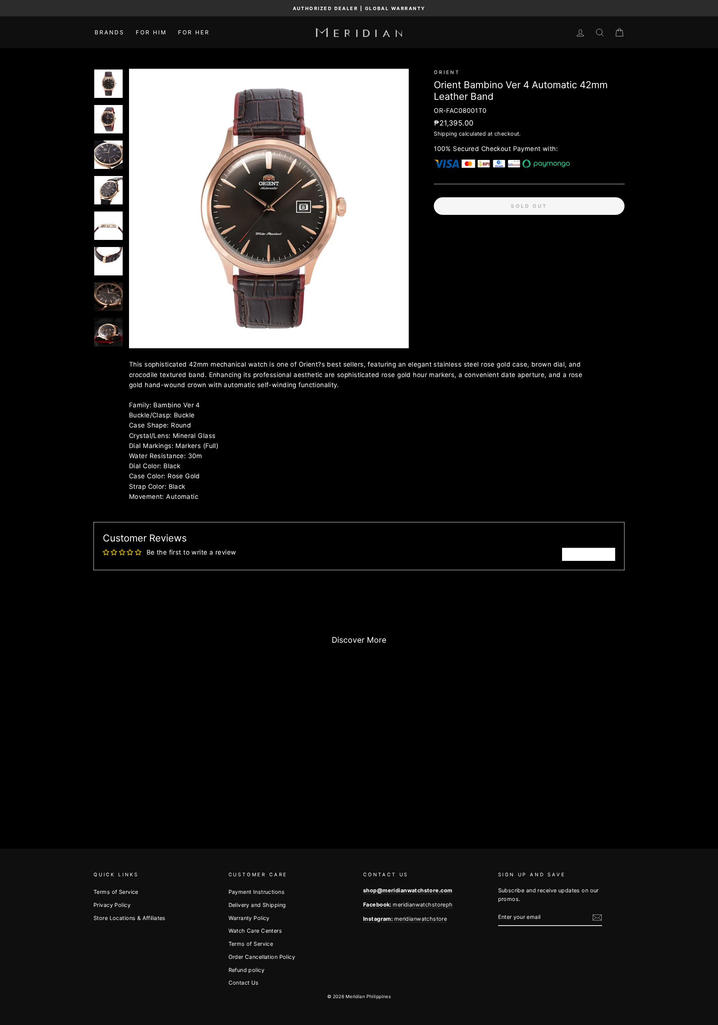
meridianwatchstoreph (408, 904)
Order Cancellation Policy (261, 957)
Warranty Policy (249, 918)
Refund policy (246, 970)
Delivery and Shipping (257, 905)
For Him (151, 32)
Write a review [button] (588, 554)
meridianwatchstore (405, 919)
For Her (194, 32)
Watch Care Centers (255, 930)
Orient (447, 72)
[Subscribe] (597, 917)
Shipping (445, 133)
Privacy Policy (112, 905)
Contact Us (243, 982)
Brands (110, 32)
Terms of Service (115, 892)
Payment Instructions (256, 892)
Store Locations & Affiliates (129, 918)
